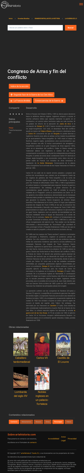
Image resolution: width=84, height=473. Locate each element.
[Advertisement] (42, 48)
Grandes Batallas (24, 18)
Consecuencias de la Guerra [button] (47, 100)
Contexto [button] (14, 422)
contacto (33, 442)
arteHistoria (25, 453)
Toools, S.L (35, 453)
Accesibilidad (53, 439)
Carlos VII (42, 357)
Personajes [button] (58, 422)
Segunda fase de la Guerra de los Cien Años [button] (33, 94)
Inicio (11, 18)
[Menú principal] (80, 4)
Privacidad (72, 439)
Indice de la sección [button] (19, 86)
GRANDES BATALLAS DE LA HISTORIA (47, 18)
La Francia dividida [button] (22, 100)
